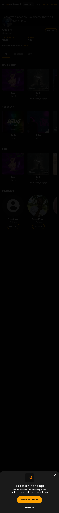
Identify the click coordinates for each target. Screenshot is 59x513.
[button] (29, 256)
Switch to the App (29, 499)
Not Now (29, 507)
